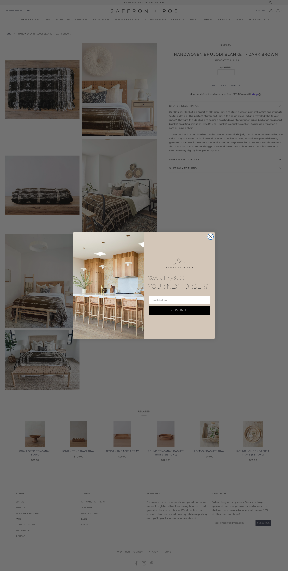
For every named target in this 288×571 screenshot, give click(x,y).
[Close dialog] (211, 237)
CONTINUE (179, 310)
